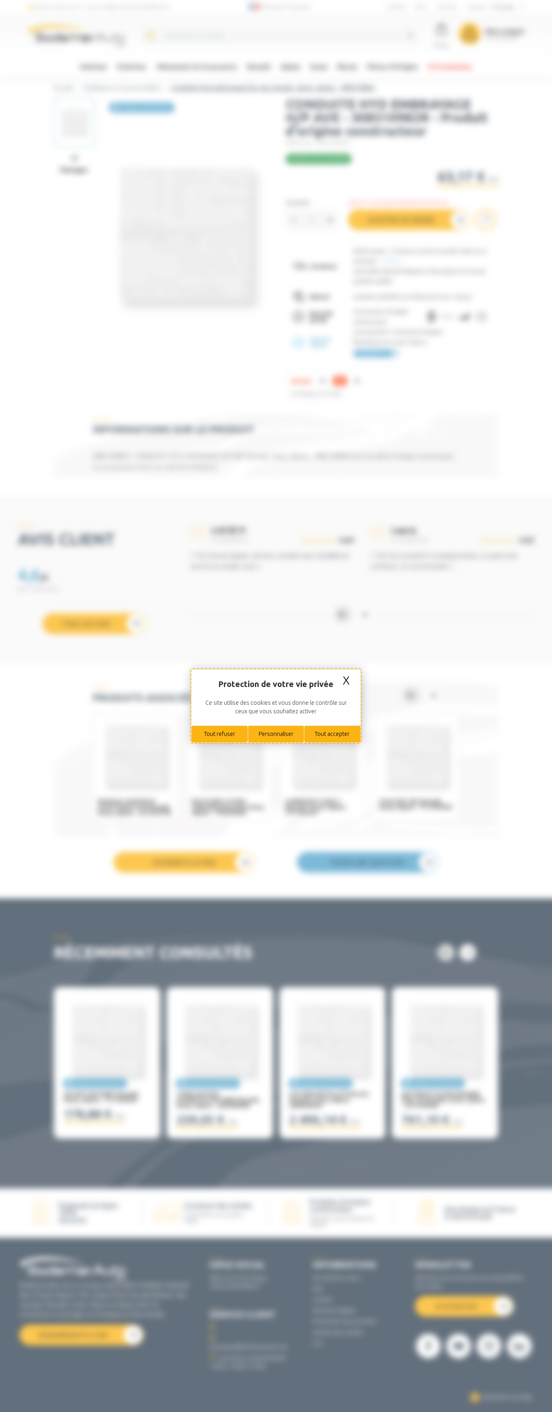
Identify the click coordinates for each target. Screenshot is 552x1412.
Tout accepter (332, 734)
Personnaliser (276, 734)
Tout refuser (219, 734)
